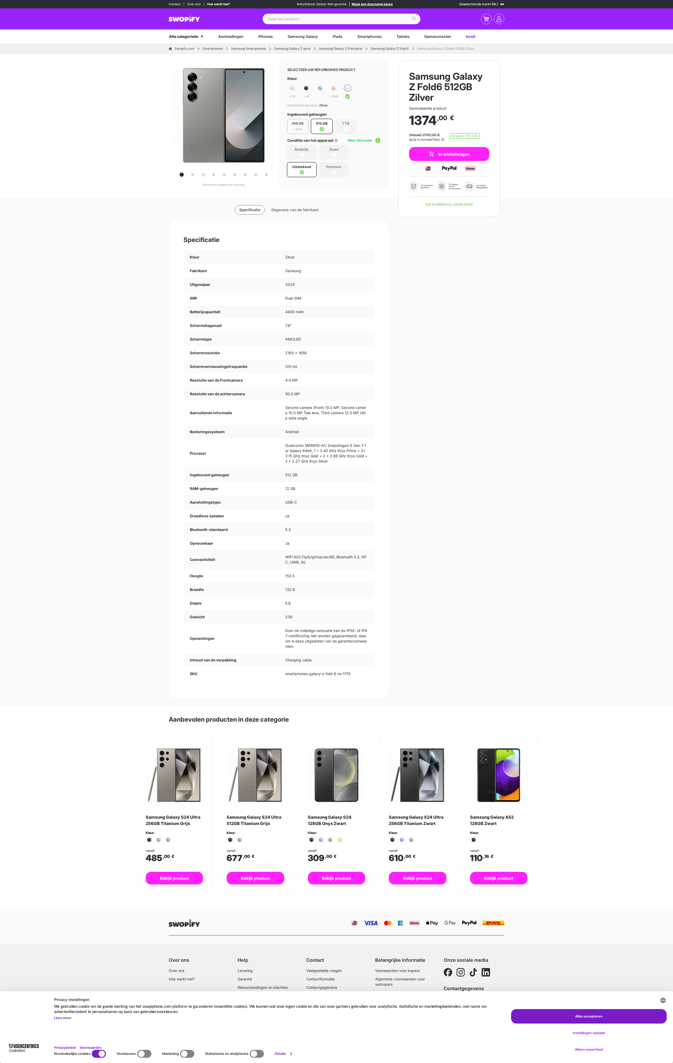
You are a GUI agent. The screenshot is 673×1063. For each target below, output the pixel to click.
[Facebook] (448, 972)
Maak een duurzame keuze (372, 4)
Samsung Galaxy (303, 36)
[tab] (182, 175)
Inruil (470, 36)
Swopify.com (184, 48)
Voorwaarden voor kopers (397, 970)
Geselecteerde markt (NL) (478, 4)
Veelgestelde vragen (324, 970)
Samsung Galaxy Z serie (292, 48)
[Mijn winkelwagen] (486, 19)
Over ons (194, 4)
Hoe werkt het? (218, 4)
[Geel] (340, 839)
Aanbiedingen (230, 36)
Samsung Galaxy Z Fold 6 (390, 48)
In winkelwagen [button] (454, 154)
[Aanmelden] (499, 19)
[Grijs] (168, 839)
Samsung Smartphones (248, 48)
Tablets (403, 36)
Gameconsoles (437, 36)
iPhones (265, 36)
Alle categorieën (183, 36)
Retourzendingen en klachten (263, 987)
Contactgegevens (321, 987)
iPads (338, 36)
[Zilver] (347, 92)
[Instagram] (460, 972)
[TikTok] (473, 972)
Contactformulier (320, 979)
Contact (175, 4)
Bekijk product (174, 878)
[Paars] (158, 839)
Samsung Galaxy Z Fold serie (340, 48)
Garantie (245, 979)
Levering (245, 970)
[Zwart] (149, 839)
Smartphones (369, 36)
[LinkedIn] (486, 972)
